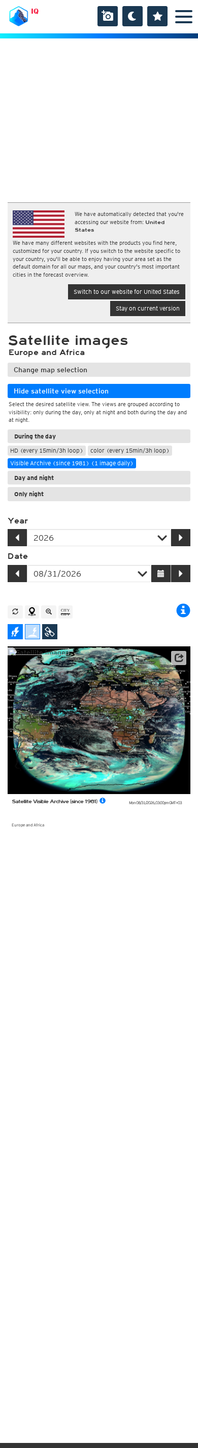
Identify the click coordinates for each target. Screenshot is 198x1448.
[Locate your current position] (32, 612)
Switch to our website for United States (127, 291)
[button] (178, 658)
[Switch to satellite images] (49, 631)
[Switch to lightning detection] (15, 631)
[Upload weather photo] (107, 16)
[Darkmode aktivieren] (132, 16)
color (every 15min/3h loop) (130, 450)
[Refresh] (15, 612)
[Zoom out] (48, 612)
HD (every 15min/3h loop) (46, 450)
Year (18, 520)
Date (18, 556)
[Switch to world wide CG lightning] (32, 631)
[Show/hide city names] (65, 612)
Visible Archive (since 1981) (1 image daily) (72, 463)
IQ (35, 11)
